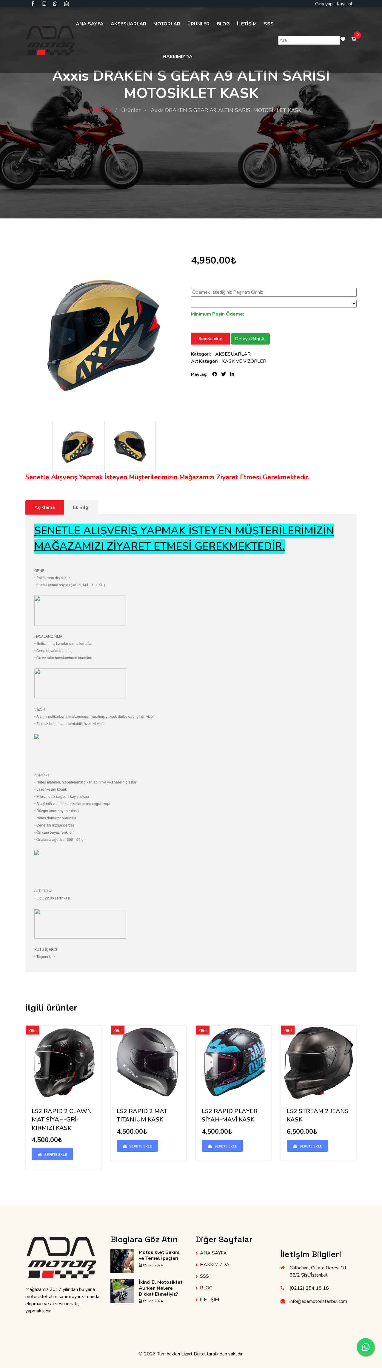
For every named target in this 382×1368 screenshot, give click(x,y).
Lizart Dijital (193, 1354)
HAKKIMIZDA (177, 56)
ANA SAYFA (90, 24)
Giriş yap (324, 4)
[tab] (81, 507)
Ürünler (131, 110)
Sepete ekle (210, 339)
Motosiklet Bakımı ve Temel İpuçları (160, 1255)
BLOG (223, 24)
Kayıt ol (344, 4)
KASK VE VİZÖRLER (244, 361)
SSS (269, 24)
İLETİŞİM (247, 24)
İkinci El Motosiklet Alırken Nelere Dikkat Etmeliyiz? (161, 1288)
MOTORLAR (166, 24)
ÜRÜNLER (198, 24)
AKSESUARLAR (128, 24)
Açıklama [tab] (44, 507)
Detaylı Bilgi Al (250, 339)
